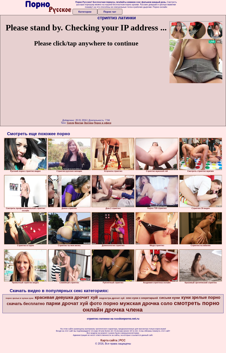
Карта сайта (108, 340)
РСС (122, 340)
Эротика (88, 123)
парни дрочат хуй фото (74, 303)
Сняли (70, 123)
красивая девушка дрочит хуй (66, 297)
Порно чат (109, 11)
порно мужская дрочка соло (138, 303)
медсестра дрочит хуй (111, 298)
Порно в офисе (102, 123)
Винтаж (79, 123)
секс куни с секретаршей (142, 298)
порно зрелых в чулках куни (19, 298)
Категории (84, 11)
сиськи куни (169, 298)
